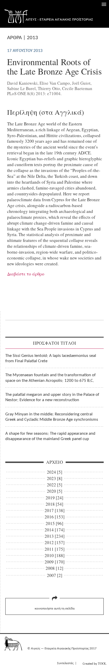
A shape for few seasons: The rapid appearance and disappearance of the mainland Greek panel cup (50, 436)
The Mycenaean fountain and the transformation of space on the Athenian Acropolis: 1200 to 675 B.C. (50, 378)
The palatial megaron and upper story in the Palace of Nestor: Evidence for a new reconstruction (52, 397)
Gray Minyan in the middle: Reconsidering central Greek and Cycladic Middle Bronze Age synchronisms (51, 417)
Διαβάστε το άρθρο (25, 274)
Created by (94, 663)
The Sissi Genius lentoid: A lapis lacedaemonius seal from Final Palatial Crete (50, 358)
